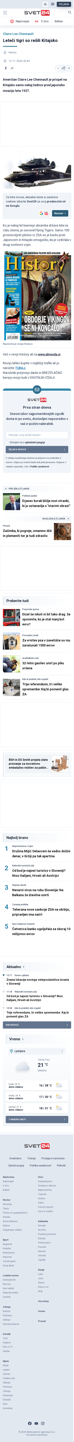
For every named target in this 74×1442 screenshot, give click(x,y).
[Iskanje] (69, 12)
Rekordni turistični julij (23, 866)
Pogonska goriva (30, 609)
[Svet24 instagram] (43, 1423)
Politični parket (29, 496)
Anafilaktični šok (30, 658)
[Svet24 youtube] (36, 1423)
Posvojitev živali (30, 635)
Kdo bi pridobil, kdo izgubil (35, 679)
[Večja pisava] (69, 68)
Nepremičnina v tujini (22, 846)
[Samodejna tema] (45, 4)
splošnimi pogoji (35, 442)
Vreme (14, 1039)
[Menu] (5, 13)
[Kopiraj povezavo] (12, 68)
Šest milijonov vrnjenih (23, 924)
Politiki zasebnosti (39, 466)
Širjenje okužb (19, 885)
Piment (6, 526)
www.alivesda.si (49, 354)
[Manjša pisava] (58, 68)
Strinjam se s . (27, 442)
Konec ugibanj (22, 975)
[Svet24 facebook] (30, 1423)
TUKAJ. (20, 368)
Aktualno (13, 967)
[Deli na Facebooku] (6, 68)
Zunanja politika (20, 904)
